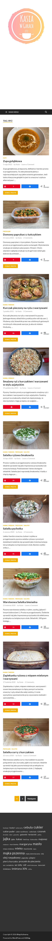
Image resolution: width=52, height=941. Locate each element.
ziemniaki (41, 865)
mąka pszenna (14, 853)
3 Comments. (28, 311)
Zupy (5, 158)
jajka (6, 839)
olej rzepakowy (12, 857)
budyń (12, 828)
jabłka (39, 835)
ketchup (26, 839)
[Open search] (46, 112)
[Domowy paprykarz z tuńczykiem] (26, 215)
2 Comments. (28, 238)
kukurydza (33, 839)
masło (37, 844)
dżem (10, 835)
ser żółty (18, 865)
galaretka (16, 835)
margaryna (25, 844)
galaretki (23, 834)
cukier (38, 827)
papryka (25, 858)
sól (24, 864)
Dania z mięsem (8, 305)
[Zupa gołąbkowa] (26, 141)
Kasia (18, 164)
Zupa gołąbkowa (12, 161)
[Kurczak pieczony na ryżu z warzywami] (26, 288)
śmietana (7, 869)
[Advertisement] (26, 82)
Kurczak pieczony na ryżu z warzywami (25, 307)
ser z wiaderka (8, 865)
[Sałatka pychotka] (26, 509)
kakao (19, 839)
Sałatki (26, 452)
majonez (42, 839)
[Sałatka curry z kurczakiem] (26, 732)
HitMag (27, 938)
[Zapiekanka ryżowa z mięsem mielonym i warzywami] (26, 656)
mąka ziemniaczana (33, 854)
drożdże (5, 835)
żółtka (30, 869)
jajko (13, 839)
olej (42, 854)
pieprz (32, 857)
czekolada (32, 832)
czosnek (41, 831)
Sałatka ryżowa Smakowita (18, 455)
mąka (34, 849)
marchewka (14, 844)
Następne (31, 798)
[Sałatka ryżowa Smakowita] (26, 435)
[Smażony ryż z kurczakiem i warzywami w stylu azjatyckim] (26, 362)
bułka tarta (19, 828)
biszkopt (5, 828)
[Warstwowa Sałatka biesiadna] (26, 582)
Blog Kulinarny (22, 934)
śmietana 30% (19, 868)
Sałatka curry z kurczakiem (18, 752)
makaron (6, 844)
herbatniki (32, 834)
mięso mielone (8, 849)
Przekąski (6, 231)
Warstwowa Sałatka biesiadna (20, 602)
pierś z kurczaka (10, 861)
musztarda (28, 849)
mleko (19, 848)
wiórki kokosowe (32, 865)
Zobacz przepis (9, 192)
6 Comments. (28, 532)
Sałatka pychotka (13, 528)
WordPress (16, 938)
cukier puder (9, 831)
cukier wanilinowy (22, 832)
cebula (28, 827)
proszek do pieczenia (29, 861)
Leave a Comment (28, 164)
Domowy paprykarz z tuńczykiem (22, 234)
